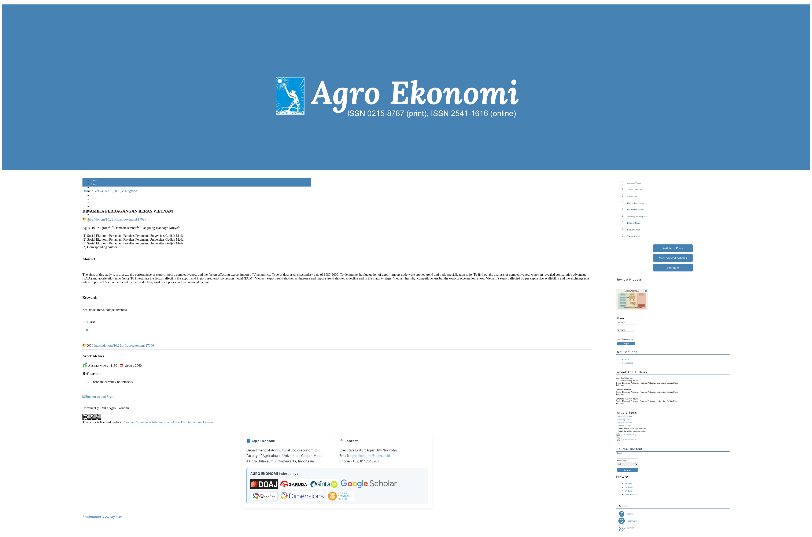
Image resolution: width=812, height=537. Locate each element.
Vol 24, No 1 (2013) (107, 191)
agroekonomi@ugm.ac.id (370, 455)
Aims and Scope (634, 183)
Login (94, 188)
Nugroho (131, 191)
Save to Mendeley (628, 434)
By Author (629, 487)
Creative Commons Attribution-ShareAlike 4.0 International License (167, 422)
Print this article (625, 416)
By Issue (628, 483)
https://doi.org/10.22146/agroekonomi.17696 (116, 219)
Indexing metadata (625, 419)
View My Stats (112, 517)
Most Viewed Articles (673, 258)
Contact (94, 222)
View (627, 359)
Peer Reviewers (633, 230)
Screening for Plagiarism (637, 216)
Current (94, 199)
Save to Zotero (629, 439)
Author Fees (632, 196)
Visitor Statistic (634, 236)
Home (93, 180)
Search (94, 195)
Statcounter (91, 517)
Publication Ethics (635, 210)
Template (673, 267)
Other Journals (631, 494)
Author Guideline (634, 189)
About (94, 184)
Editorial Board (633, 223)
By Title (628, 491)
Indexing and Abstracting (103, 214)
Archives (95, 203)
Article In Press (673, 248)
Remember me (627, 339)
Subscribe (629, 363)
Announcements (98, 207)
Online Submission (635, 203)
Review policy (624, 425)
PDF (85, 330)
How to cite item (625, 422)
